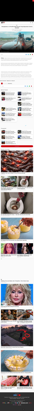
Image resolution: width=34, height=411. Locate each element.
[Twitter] (16, 395)
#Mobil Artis (9, 80)
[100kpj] (8, 402)
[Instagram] (17, 395)
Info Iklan (20, 397)
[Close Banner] (23, 409)
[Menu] (33, 22)
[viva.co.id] (4, 402)
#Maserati (13, 80)
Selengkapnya (17, 146)
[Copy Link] (32, 54)
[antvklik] (30, 402)
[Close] (33, 1)
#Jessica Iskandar (3, 80)
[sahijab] (12, 402)
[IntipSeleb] (15, 404)
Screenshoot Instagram (6, 51)
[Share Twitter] (28, 54)
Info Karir (22, 398)
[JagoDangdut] (19, 404)
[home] (17, 25)
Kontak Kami (16, 397)
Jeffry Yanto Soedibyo (17, 30)
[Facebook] (14, 395)
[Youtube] (19, 395)
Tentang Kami (10, 397)
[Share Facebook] (26, 54)
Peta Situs (6, 397)
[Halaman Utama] (3, 22)
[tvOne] (23, 402)
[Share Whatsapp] (30, 54)
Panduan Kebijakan (13, 398)
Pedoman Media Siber (25, 397)
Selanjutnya (10, 83)
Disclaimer (18, 398)
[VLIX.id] (16, 402)
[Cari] (31, 22)
